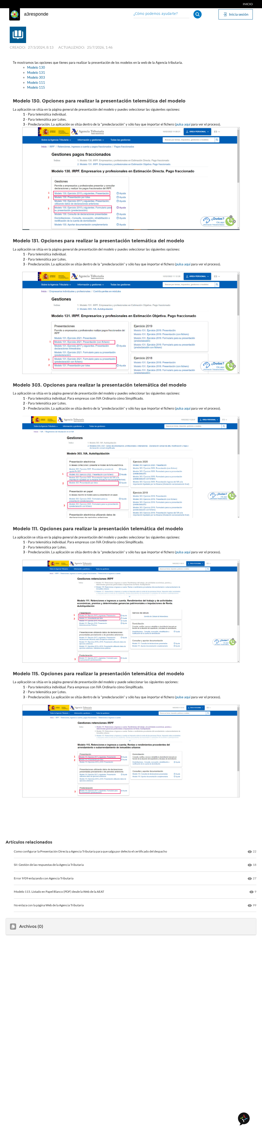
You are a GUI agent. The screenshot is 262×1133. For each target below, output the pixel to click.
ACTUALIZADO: (71, 47)
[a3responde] (14, 14)
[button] (197, 14)
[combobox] (161, 14)
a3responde (36, 14)
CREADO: (18, 47)
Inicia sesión (238, 14)
